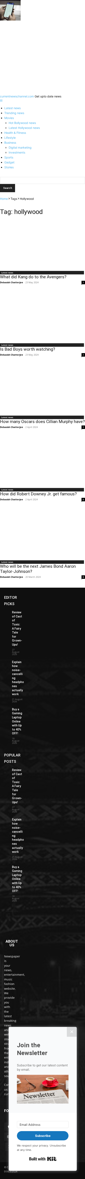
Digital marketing (20, 147)
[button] (42, 1090)
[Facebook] (8, 1127)
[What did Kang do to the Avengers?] (42, 244)
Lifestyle (10, 137)
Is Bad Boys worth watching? (27, 349)
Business (10, 142)
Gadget (9, 162)
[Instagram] (8, 1137)
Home (4, 198)
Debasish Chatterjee (11, 282)
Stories (9, 167)
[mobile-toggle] (1, 100)
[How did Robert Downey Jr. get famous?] (42, 461)
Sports (8, 157)
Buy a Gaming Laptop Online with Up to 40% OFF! (17, 721)
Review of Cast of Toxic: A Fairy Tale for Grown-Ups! (17, 628)
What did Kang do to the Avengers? (33, 276)
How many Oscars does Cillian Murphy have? (42, 421)
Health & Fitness (15, 132)
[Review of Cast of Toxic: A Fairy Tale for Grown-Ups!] (6, 612)
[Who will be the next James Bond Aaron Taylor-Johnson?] (42, 534)
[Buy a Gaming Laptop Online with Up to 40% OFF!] (6, 709)
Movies (9, 118)
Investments (17, 152)
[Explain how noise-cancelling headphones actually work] (6, 661)
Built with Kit (43, 1159)
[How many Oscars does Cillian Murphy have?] (42, 389)
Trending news (14, 113)
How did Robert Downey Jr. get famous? (38, 493)
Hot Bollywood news (22, 123)
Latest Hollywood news (24, 127)
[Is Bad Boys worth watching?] (42, 317)
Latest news (12, 108)
